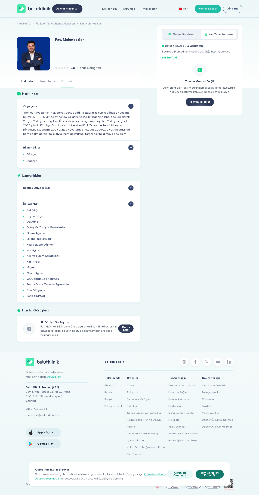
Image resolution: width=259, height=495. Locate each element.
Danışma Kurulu (113, 406)
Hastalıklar (175, 406)
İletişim (108, 392)
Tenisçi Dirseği (36, 296)
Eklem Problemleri (39, 238)
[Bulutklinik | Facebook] (195, 362)
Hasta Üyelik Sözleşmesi (183, 433)
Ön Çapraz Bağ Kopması (43, 278)
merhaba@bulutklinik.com (43, 415)
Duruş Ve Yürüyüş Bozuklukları (47, 227)
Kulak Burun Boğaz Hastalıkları (146, 447)
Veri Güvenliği (176, 426)
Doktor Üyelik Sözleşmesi (217, 419)
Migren (31, 267)
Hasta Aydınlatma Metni (183, 440)
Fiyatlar (206, 406)
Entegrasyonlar (211, 392)
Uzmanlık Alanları (179, 399)
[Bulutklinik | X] (206, 362)
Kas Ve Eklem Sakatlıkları (43, 256)
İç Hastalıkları (135, 440)
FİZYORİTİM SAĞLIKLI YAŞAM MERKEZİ (184, 46)
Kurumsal (129, 8)
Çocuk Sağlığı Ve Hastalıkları (144, 413)
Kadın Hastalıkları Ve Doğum (144, 419)
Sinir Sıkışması (36, 290)
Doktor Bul (109, 8)
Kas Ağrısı (33, 250)
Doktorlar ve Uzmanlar (182, 385)
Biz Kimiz (109, 385)
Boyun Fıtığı (34, 216)
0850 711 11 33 (36, 408)
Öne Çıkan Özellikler (214, 385)
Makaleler (150, 8)
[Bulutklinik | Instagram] (184, 362)
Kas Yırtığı (33, 261)
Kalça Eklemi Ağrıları (40, 244)
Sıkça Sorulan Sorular (181, 413)
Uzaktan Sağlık (177, 392)
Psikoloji (132, 406)
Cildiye (131, 385)
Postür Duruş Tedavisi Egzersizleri (48, 284)
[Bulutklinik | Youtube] (218, 362)
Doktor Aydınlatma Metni (217, 426)
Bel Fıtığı (32, 210)
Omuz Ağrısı (35, 273)
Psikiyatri (132, 392)
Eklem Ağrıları (36, 233)
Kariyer (108, 399)
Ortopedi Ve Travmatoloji (142, 433)
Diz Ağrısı (33, 221)
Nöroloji (131, 426)
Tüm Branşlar (135, 454)
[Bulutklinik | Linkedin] (229, 362)
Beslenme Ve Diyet (138, 399)
